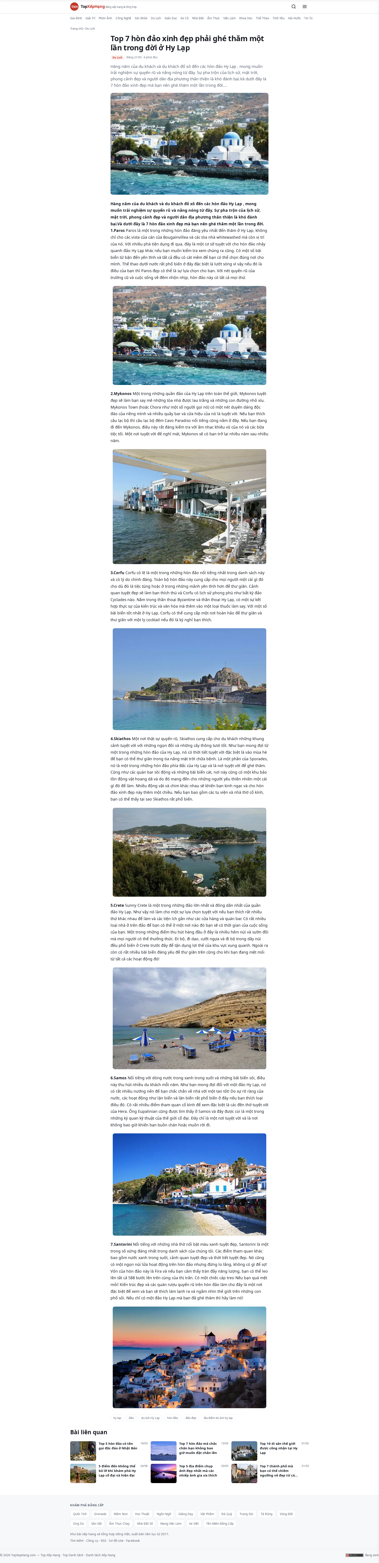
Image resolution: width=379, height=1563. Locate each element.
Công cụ (92, 1540)
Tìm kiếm (77, 1540)
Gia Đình (76, 18)
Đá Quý (227, 1514)
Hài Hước (294, 18)
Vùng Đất (286, 1514)
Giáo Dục (170, 18)
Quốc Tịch (80, 1514)
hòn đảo (172, 1418)
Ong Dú (78, 1524)
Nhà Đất (198, 18)
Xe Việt (194, 1524)
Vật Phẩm (207, 1514)
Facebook (133, 1540)
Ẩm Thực (213, 18)
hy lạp (117, 1418)
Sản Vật (96, 1524)
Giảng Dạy (186, 1514)
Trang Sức (246, 1514)
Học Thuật (142, 1514)
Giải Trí (90, 18)
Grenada (100, 1514)
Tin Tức (309, 18)
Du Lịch (156, 18)
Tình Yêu (278, 18)
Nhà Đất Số (145, 1524)
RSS (103, 1540)
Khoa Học (245, 18)
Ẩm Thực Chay (119, 1524)
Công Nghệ (123, 18)
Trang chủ (76, 28)
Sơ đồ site (116, 1540)
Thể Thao (262, 18)
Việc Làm (229, 18)
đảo (131, 1418)
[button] (294, 6)
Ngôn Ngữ (164, 1514)
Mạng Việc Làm (171, 1524)
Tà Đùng (266, 1514)
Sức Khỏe (141, 18)
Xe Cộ (185, 18)
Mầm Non (121, 1514)
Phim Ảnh (105, 18)
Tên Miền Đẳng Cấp (220, 1524)
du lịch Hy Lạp (150, 1418)
